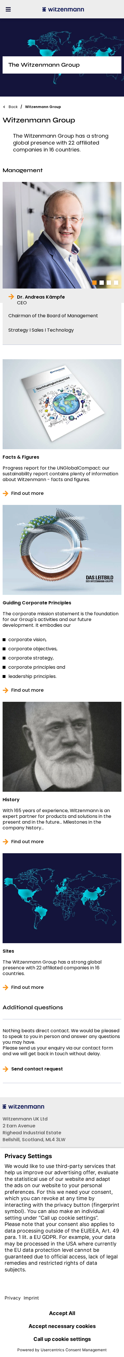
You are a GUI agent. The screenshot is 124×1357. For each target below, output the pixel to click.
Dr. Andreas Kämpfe (41, 300)
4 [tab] (116, 282)
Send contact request (37, 1069)
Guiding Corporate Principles (37, 603)
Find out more (27, 493)
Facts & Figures (21, 457)
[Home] (63, 9)
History (11, 799)
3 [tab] (109, 282)
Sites (8, 951)
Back (13, 106)
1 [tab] (94, 282)
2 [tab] (101, 282)
